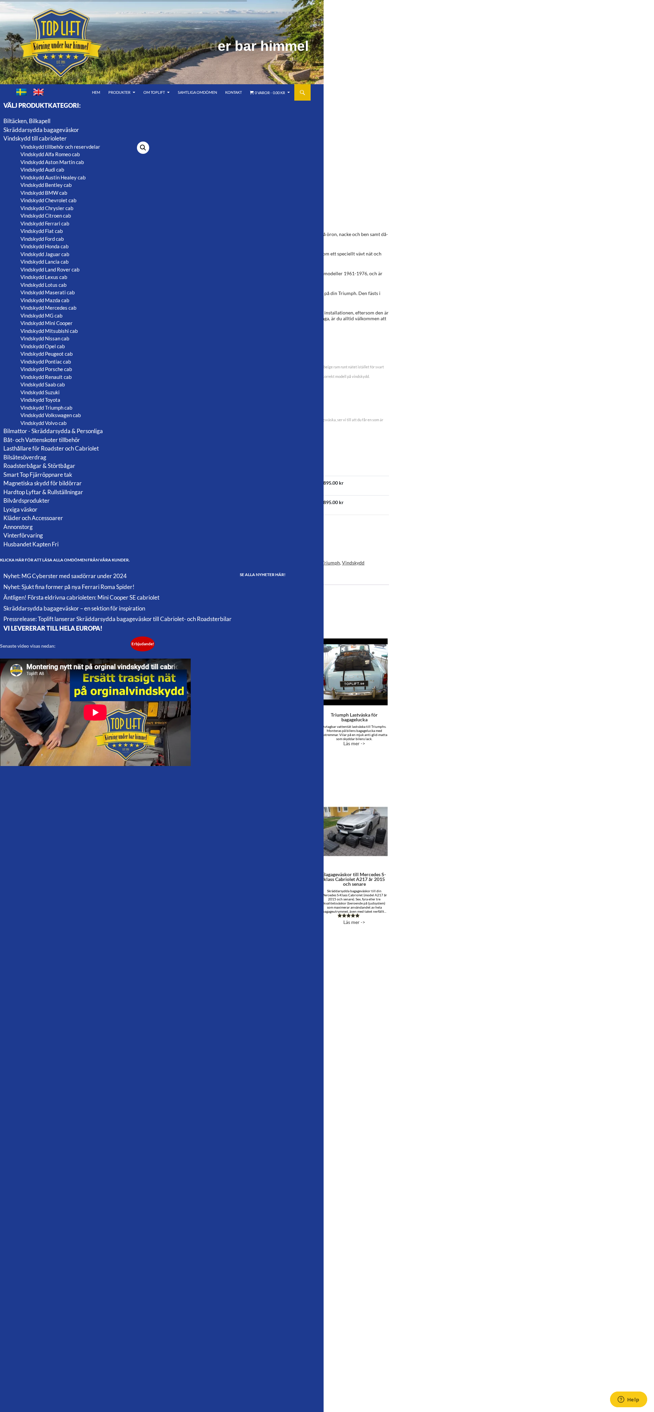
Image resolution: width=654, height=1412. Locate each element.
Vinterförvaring (23, 535)
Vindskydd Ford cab (42, 239)
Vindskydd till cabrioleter (35, 138)
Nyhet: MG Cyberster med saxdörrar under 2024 (65, 575)
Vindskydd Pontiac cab (45, 361)
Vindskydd (353, 562)
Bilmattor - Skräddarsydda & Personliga (53, 431)
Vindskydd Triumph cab (46, 408)
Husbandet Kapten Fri (31, 544)
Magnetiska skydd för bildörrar (42, 483)
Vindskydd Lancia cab (44, 262)
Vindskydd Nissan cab (44, 338)
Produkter (119, 92)
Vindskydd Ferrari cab (44, 223)
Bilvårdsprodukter (26, 500)
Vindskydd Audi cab (42, 169)
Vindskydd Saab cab (42, 384)
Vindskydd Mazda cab (44, 300)
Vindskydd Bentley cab (46, 185)
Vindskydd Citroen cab (45, 215)
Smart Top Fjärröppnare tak (37, 474)
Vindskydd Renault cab (46, 377)
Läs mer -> (354, 729)
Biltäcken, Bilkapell (26, 120)
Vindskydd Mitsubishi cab (49, 331)
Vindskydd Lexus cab (43, 277)
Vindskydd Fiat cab (41, 231)
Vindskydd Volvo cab (43, 423)
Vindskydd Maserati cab (47, 292)
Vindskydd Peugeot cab (46, 354)
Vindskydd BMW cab (43, 193)
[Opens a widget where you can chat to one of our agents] (628, 1400)
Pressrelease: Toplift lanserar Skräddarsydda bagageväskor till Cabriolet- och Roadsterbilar (117, 618)
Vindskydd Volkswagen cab (50, 415)
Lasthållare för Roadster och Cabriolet (51, 448)
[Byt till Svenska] (21, 92)
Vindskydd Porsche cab (46, 369)
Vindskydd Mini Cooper (46, 323)
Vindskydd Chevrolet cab (48, 200)
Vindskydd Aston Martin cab (52, 162)
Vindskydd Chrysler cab (46, 208)
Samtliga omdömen (197, 92)
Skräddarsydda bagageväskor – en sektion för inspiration (74, 608)
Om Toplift (154, 92)
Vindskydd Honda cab (44, 246)
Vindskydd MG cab (41, 315)
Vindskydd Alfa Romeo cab (50, 154)
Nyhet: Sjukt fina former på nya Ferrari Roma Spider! (69, 586)
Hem (96, 92)
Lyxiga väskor (20, 509)
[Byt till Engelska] (38, 92)
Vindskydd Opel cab (42, 346)
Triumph (331, 562)
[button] (143, 148)
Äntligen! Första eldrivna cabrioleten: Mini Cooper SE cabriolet (81, 597)
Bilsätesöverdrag (24, 457)
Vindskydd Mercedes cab (48, 308)
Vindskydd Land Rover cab (49, 269)
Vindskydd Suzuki (40, 392)
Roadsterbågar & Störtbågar (39, 465)
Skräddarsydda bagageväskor (41, 129)
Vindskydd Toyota (40, 400)
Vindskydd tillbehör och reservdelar (60, 147)
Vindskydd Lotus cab (43, 285)
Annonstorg (18, 526)
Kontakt (233, 92)
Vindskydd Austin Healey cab (52, 177)
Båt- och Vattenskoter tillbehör (41, 439)
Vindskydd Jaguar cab (44, 254)
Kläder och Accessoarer (33, 517)
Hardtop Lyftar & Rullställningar (43, 492)
